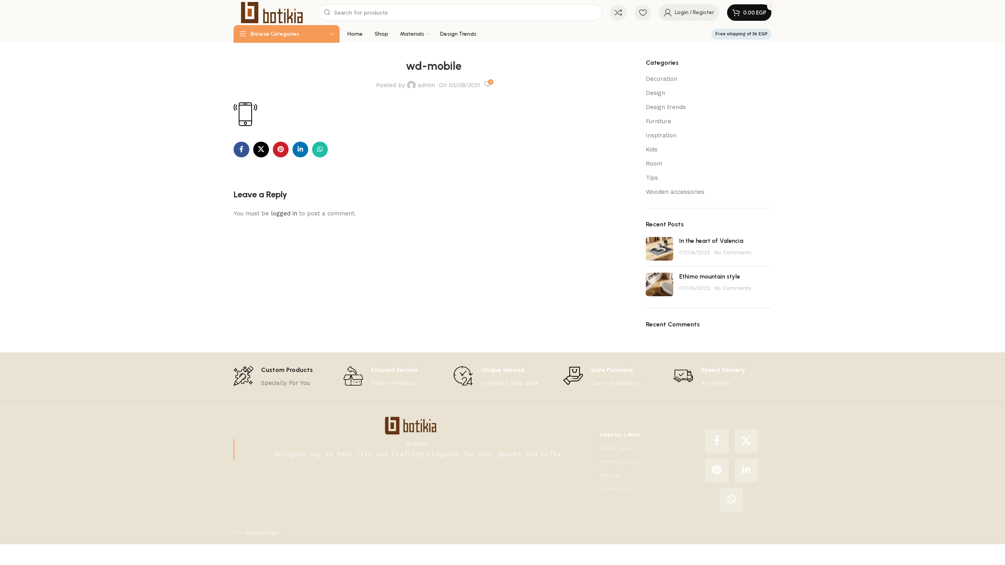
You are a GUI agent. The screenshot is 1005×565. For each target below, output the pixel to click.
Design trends (666, 107)
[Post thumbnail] (659, 249)
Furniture (658, 121)
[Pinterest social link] (281, 149)
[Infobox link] (273, 377)
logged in (284, 213)
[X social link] (261, 149)
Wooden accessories (675, 191)
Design (655, 93)
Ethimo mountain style (709, 276)
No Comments (732, 252)
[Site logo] (272, 12)
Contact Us (614, 488)
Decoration (661, 78)
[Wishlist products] (642, 12)
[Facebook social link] (241, 149)
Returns (610, 475)
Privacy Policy (618, 461)
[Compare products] (618, 12)
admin (426, 85)
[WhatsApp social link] (320, 149)
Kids (652, 149)
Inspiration (661, 135)
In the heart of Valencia (711, 240)
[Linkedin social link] (300, 149)
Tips (652, 177)
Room (654, 163)
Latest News (617, 448)
